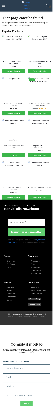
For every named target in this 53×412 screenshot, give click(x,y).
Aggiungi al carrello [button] (13, 71)
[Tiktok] (35, 321)
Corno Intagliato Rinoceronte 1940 (39, 62)
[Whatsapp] (29, 321)
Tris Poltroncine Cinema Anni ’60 (13, 104)
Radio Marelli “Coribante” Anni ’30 (13, 188)
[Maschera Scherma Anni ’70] (39, 172)
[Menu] (6, 6)
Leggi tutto (13, 155)
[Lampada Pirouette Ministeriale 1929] (39, 130)
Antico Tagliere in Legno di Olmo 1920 (13, 62)
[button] (48, 6)
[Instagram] (23, 321)
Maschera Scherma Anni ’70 (39, 187)
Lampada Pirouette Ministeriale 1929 (39, 147)
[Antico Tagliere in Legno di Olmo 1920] (13, 46)
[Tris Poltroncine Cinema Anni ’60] (13, 88)
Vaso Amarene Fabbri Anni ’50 (13, 147)
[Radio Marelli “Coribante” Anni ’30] (13, 172)
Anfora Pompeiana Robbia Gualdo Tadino (39, 104)
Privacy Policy (35, 299)
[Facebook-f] (17, 321)
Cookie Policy (35, 304)
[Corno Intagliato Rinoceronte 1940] (39, 46)
